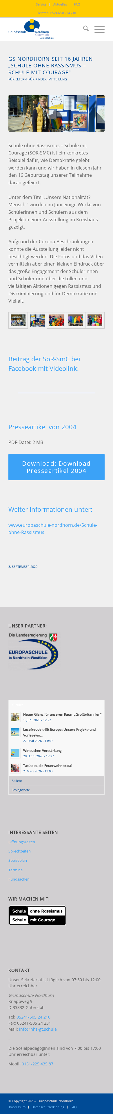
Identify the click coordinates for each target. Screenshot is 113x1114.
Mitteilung (57, 79)
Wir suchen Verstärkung (42, 750)
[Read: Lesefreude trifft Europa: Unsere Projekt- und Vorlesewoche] (15, 732)
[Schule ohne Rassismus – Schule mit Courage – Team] (94, 320)
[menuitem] (41, 4)
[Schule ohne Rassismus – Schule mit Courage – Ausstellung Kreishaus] (18, 320)
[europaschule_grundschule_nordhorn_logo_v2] (46, 29)
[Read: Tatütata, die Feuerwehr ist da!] (15, 768)
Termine (15, 869)
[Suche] (83, 29)
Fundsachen (19, 879)
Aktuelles (60, 4)
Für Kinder (37, 79)
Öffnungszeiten (21, 841)
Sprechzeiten (19, 851)
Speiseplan (17, 860)
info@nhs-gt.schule (38, 1029)
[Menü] (97, 29)
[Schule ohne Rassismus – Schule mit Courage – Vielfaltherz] (75, 320)
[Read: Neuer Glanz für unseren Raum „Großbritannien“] (15, 717)
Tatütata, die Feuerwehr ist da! (47, 765)
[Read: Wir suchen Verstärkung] (15, 753)
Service (41, 4)
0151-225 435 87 (37, 1064)
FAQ (77, 4)
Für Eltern (17, 79)
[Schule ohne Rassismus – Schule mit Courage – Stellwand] (37, 320)
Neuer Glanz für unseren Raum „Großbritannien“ (62, 714)
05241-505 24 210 (63, 13)
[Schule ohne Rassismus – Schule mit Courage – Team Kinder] (56, 320)
